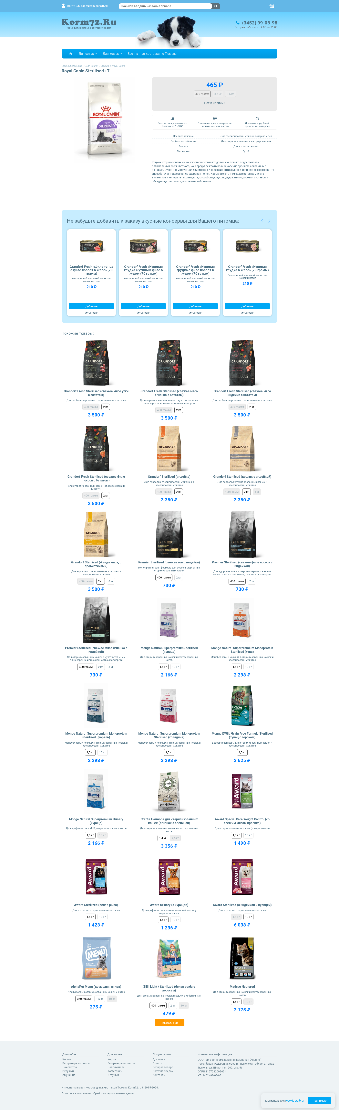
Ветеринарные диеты (76, 1063)
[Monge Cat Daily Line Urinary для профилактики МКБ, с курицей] (96, 791)
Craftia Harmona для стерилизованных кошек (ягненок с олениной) (169, 821)
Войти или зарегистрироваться (87, 6)
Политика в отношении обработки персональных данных (99, 1093)
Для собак (86, 54)
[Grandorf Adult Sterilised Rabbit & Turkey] (242, 449)
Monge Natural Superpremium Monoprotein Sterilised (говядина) (169, 735)
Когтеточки (115, 1071)
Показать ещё (170, 1022)
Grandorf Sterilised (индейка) (169, 477)
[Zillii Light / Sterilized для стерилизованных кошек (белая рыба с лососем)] (169, 959)
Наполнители (116, 1067)
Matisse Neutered (242, 987)
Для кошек (111, 54)
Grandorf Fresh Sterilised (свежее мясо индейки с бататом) (242, 393)
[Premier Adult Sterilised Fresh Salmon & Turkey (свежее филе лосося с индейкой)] (242, 534)
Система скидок (163, 1071)
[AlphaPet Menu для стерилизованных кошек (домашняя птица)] (96, 959)
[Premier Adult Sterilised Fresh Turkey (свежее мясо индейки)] (169, 534)
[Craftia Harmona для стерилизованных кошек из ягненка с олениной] (169, 791)
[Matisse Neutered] (242, 959)
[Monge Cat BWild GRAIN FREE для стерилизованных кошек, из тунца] (242, 706)
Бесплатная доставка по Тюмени (152, 54)
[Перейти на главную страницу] (71, 53)
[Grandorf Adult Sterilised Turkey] (169, 449)
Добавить (92, 306)
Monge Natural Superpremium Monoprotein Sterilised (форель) (96, 735)
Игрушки (68, 1071)
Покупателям (162, 1054)
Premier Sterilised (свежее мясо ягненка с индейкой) (96, 650)
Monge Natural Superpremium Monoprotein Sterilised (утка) (242, 650)
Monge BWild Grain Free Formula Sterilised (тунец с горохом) (242, 735)
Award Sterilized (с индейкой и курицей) (242, 905)
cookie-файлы (295, 1100)
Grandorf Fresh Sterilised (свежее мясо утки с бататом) (96, 393)
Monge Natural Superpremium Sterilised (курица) (169, 650)
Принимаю (319, 1100)
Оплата (157, 1063)
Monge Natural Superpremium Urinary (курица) (96, 821)
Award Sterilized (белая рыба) (96, 905)
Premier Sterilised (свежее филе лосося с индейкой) (242, 564)
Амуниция (68, 1075)
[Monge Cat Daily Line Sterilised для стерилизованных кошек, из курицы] (169, 620)
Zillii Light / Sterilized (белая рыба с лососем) (169, 988)
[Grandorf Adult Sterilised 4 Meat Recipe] (96, 534)
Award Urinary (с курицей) (169, 905)
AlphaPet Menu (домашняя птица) (96, 987)
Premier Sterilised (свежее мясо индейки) (169, 562)
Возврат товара (163, 1067)
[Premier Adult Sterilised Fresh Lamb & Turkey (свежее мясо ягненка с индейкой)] (96, 620)
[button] (262, 221)
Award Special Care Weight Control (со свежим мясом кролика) (242, 821)
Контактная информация (215, 1054)
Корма (66, 1059)
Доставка (159, 1059)
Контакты (159, 1075)
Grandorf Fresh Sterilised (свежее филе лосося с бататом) (96, 478)
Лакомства (69, 1067)
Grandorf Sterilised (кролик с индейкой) (242, 477)
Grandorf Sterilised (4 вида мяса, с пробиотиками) (96, 564)
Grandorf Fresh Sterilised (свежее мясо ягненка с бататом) (169, 393)
